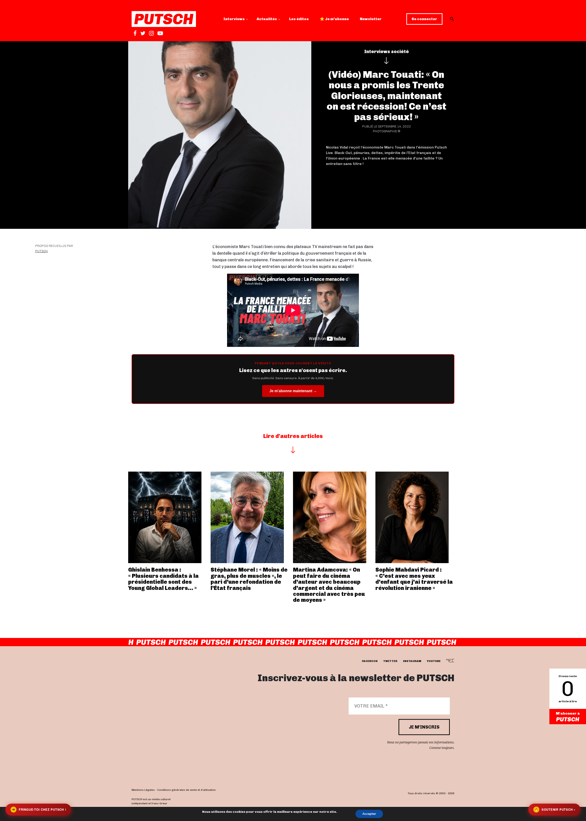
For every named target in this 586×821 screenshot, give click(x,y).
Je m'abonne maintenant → (293, 391)
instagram (412, 661)
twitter (390, 661)
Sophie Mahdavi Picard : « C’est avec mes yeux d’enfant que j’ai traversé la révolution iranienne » (414, 578)
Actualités (267, 19)
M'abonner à (568, 713)
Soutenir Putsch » (554, 809)
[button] (452, 19)
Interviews (234, 19)
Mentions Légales (143, 789)
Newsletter (371, 19)
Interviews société (386, 51)
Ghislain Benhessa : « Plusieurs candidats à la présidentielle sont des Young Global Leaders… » (163, 578)
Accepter (369, 814)
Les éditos (299, 19)
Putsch (41, 251)
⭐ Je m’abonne (334, 19)
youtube (434, 661)
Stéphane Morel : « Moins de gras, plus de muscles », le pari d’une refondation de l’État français (249, 578)
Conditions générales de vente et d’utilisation (186, 789)
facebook (370, 661)
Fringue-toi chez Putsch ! (39, 809)
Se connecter (424, 19)
